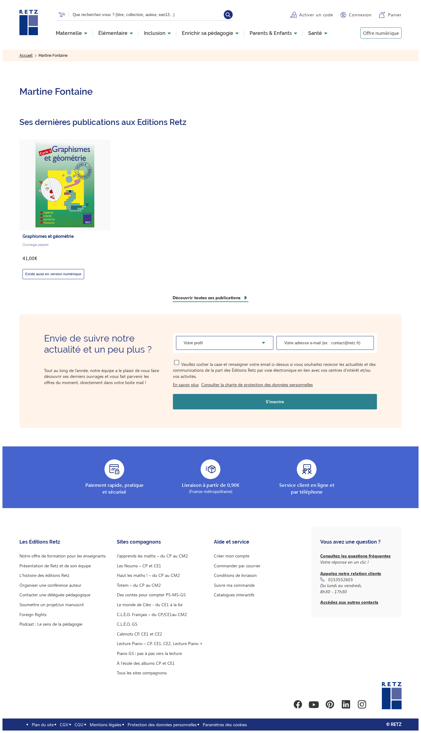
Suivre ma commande (234, 585)
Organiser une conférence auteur (50, 585)
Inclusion (155, 33)
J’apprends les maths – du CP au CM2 (152, 556)
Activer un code (316, 15)
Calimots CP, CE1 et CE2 (139, 634)
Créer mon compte (231, 556)
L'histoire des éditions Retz (44, 575)
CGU (79, 724)
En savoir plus (186, 384)
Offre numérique (381, 33)
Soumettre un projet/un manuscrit (51, 604)
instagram (361, 704)
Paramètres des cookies (225, 724)
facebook (297, 704)
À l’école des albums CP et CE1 (146, 663)
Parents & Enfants (271, 33)
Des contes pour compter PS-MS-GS (151, 595)
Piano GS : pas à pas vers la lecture (149, 653)
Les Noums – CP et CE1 (139, 566)
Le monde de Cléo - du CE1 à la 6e (149, 604)
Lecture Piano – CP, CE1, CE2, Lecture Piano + (160, 643)
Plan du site (43, 724)
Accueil (26, 55)
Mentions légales (105, 724)
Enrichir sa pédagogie (207, 33)
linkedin (345, 704)
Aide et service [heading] (231, 542)
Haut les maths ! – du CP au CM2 (148, 575)
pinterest (329, 704)
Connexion (360, 15)
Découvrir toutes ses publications (206, 297)
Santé (315, 33)
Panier (395, 15)
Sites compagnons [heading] (139, 542)
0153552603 (340, 579)
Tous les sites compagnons (142, 673)
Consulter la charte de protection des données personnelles (257, 384)
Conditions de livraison (235, 575)
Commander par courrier (237, 566)
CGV (64, 724)
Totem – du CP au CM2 (139, 585)
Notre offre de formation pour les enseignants (62, 556)
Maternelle (69, 33)
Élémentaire (113, 33)
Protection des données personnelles (162, 724)
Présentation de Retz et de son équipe (55, 566)
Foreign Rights (33, 614)
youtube (313, 704)
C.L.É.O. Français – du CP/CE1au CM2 (152, 614)
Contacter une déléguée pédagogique (54, 595)
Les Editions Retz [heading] (39, 542)
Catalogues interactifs (234, 595)
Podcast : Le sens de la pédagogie (50, 624)
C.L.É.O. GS (127, 624)
